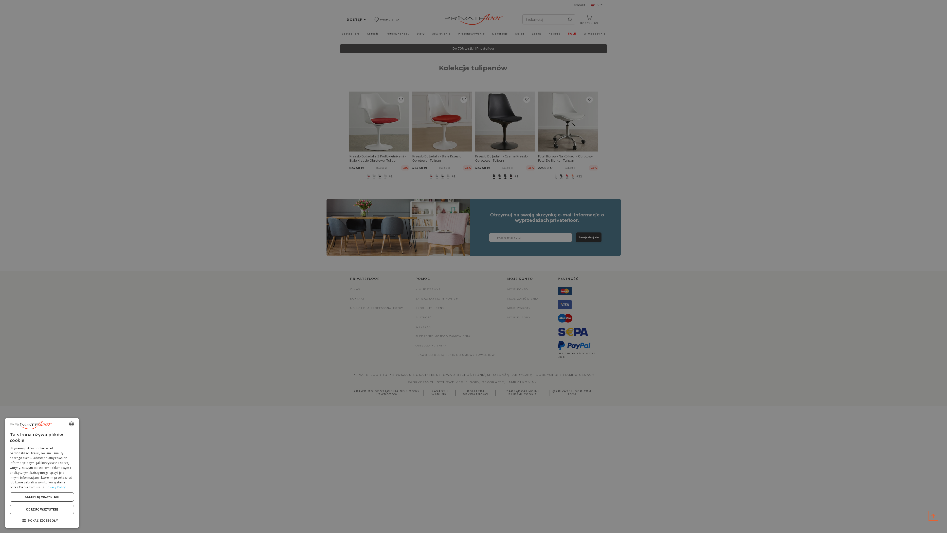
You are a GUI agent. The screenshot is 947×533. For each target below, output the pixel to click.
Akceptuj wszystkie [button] (42, 497)
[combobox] (71, 423)
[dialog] (42, 473)
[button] (42, 520)
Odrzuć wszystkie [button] (42, 509)
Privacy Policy (56, 487)
